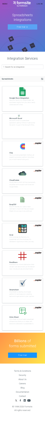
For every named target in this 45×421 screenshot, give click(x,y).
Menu (4, 4)
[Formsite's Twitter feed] (16, 400)
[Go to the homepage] (22, 4)
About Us (22, 379)
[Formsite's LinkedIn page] (25, 400)
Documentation (22, 392)
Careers (22, 383)
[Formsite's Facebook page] (20, 400)
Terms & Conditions (22, 371)
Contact (22, 396)
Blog (22, 388)
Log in (40, 4)
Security (22, 375)
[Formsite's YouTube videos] (29, 400)
